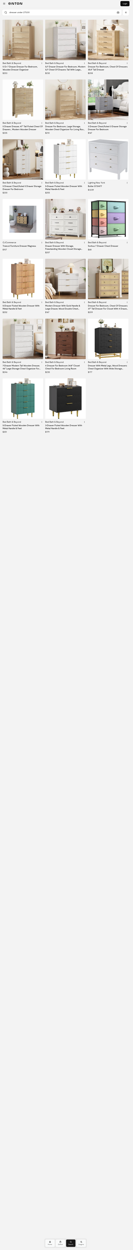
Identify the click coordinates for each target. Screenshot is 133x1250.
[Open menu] (4, 3)
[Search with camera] (118, 12)
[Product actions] (42, 63)
